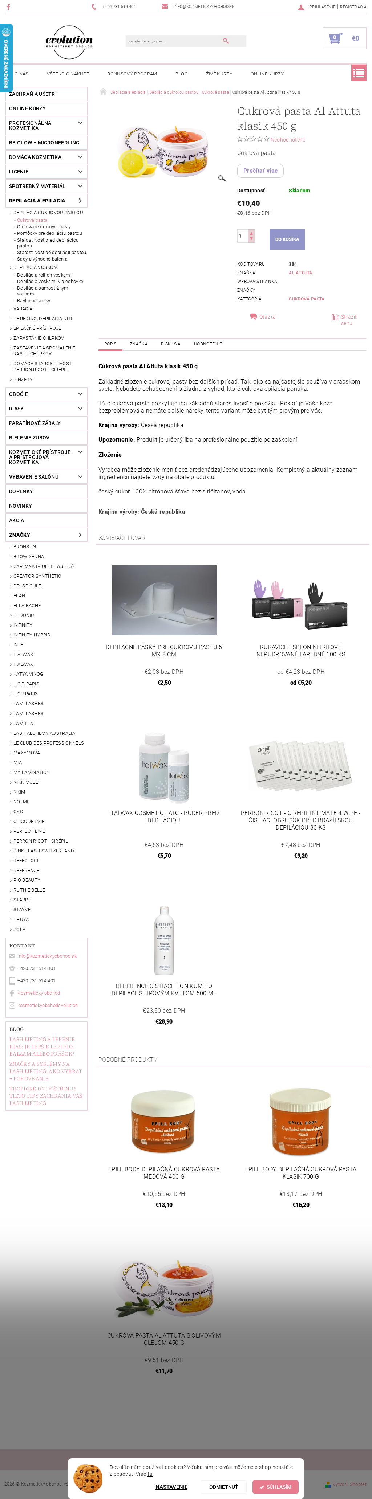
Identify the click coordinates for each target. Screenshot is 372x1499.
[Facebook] (9, 7)
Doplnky (21, 491)
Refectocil (27, 860)
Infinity (23, 625)
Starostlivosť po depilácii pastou (51, 252)
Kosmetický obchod (38, 993)
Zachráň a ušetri (33, 94)
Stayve (22, 909)
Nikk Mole (25, 782)
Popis (110, 344)
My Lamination (31, 772)
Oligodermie (29, 821)
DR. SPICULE (27, 586)
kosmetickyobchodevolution (47, 1005)
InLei (19, 644)
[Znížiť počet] (251, 239)
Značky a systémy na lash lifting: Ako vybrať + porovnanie (45, 1071)
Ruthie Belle (29, 890)
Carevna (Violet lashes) (43, 566)
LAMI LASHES (28, 703)
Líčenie (18, 172)
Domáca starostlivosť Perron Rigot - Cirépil (42, 366)
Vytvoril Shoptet (350, 1484)
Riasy (16, 408)
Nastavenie (171, 1487)
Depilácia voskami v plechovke (50, 281)
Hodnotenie (208, 344)
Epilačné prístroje (37, 328)
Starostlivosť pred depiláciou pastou (47, 243)
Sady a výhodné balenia (42, 259)
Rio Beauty (26, 880)
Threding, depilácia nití (42, 318)
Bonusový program (132, 74)
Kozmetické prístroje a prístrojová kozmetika (39, 457)
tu (150, 1474)
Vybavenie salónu (33, 477)
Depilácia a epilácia (37, 201)
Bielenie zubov (29, 438)
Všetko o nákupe (68, 74)
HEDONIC (23, 615)
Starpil (22, 899)
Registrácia (353, 7)
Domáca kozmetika (35, 157)
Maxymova (26, 752)
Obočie (18, 394)
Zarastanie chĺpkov (38, 338)
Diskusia (171, 344)
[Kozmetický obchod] (69, 42)
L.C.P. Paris (26, 684)
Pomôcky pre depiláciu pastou (49, 233)
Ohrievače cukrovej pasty (44, 226)
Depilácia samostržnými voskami (43, 290)
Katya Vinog (28, 674)
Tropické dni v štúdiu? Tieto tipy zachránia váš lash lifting (46, 1096)
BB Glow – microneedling (44, 143)
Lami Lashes (28, 713)
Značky (19, 535)
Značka (139, 344)
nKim (19, 792)
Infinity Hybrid (32, 635)
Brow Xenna (28, 556)
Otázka (267, 317)
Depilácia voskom (35, 267)
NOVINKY (20, 506)
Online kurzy (267, 74)
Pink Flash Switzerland (43, 850)
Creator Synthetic (37, 576)
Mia (17, 762)
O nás (22, 74)
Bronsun (24, 546)
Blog (181, 74)
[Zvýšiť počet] (251, 232)
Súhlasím (279, 1487)
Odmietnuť (223, 1487)
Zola (19, 929)
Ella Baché (27, 605)
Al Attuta (300, 272)
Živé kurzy (219, 74)
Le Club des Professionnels (48, 743)
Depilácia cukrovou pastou (48, 212)
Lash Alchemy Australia (44, 733)
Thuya (21, 919)
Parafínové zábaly (35, 423)
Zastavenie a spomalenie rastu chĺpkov (44, 350)
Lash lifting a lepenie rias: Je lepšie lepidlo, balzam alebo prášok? (42, 1046)
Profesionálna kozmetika (30, 125)
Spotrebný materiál (37, 186)
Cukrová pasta (32, 220)
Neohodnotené (288, 140)
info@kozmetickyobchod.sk (47, 956)
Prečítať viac (260, 170)
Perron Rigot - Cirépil (40, 841)
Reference (26, 870)
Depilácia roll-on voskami (44, 275)
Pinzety (23, 379)
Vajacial (24, 308)
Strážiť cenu (349, 320)
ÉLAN (19, 595)
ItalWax (23, 654)
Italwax (23, 664)
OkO (18, 811)
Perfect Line (29, 831)
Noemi (20, 801)
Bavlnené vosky (33, 300)
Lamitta (23, 723)
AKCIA (16, 520)
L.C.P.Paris (25, 693)
